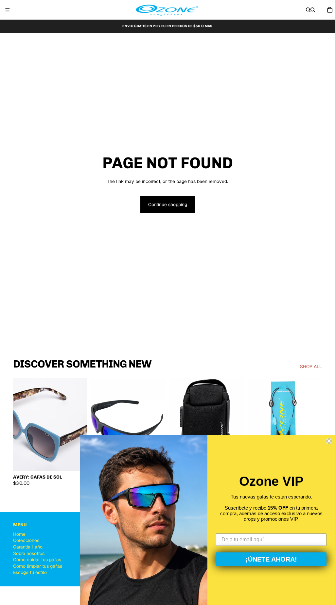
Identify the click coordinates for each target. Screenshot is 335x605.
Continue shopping (167, 204)
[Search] (308, 10)
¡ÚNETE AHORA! (271, 559)
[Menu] (7, 9)
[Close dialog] (329, 441)
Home (19, 534)
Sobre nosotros (28, 553)
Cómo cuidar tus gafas (37, 560)
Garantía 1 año (28, 547)
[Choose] (77, 460)
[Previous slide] (20, 424)
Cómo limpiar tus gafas (37, 566)
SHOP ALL (311, 366)
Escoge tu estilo (30, 573)
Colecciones (26, 541)
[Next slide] (80, 424)
